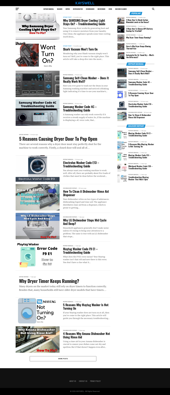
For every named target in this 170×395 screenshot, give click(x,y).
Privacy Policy (95, 381)
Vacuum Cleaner (121, 9)
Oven (110, 9)
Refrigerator (78, 9)
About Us (72, 381)
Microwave (101, 9)
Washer (59, 9)
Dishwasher (90, 9)
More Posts (63, 359)
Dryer (68, 9)
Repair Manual (48, 9)
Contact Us (83, 381)
